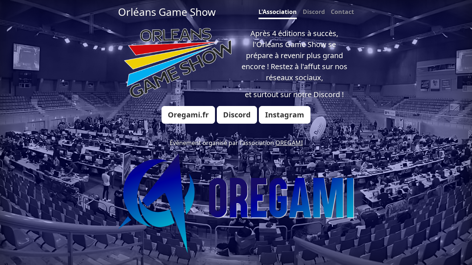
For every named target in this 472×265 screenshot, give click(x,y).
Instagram (284, 115)
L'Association (277, 12)
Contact (342, 12)
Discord (314, 12)
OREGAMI (289, 143)
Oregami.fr (188, 115)
